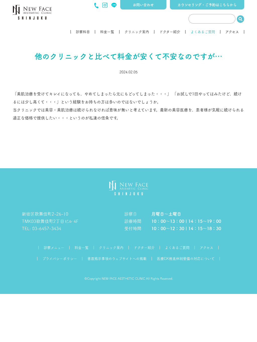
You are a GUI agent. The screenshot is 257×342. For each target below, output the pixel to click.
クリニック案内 (136, 32)
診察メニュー (54, 247)
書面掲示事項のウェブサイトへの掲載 (117, 258)
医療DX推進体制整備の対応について (186, 258)
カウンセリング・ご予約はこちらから (207, 5)
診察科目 (83, 32)
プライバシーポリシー (59, 258)
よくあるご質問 (202, 32)
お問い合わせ (143, 5)
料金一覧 (107, 32)
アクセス (232, 32)
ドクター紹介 (169, 32)
